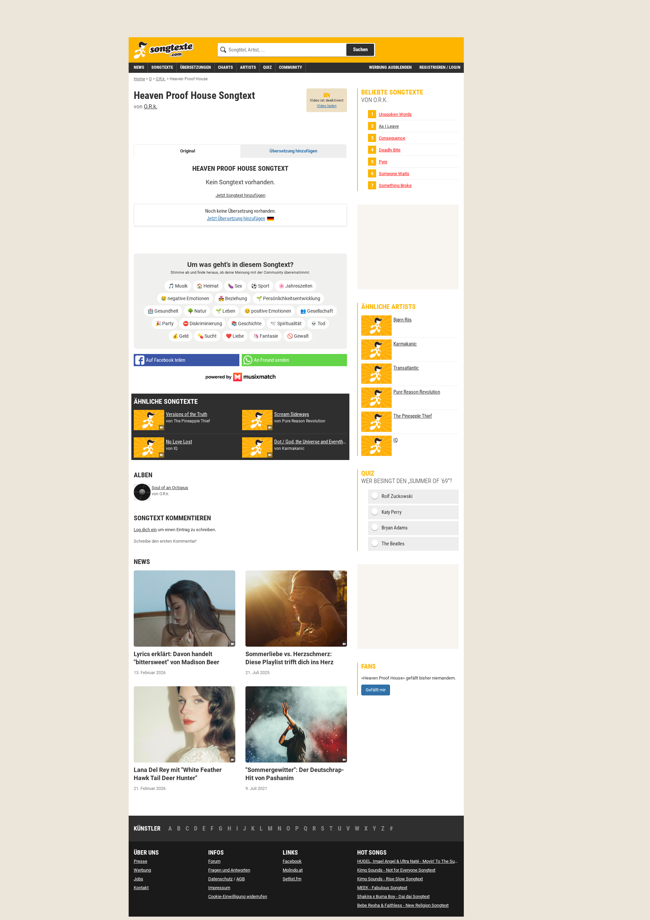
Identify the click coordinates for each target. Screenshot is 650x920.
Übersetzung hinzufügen (293, 150)
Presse (140, 861)
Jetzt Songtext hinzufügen (240, 195)
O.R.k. (150, 106)
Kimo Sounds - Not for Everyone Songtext (396, 870)
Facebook (292, 861)
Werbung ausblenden (390, 67)
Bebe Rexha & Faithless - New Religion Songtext (403, 905)
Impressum (219, 887)
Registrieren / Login (439, 67)
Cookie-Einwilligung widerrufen (237, 896)
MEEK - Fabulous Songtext (382, 887)
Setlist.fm (292, 878)
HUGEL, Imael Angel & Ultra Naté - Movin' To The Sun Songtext (416, 861)
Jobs (138, 878)
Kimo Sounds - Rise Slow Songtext (390, 878)
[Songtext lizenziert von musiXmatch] (240, 376)
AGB (240, 878)
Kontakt (141, 887)
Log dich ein (145, 529)
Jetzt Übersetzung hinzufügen (236, 218)
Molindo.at (293, 870)
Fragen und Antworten (229, 870)
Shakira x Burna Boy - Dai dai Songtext (393, 896)
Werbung (142, 870)
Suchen (360, 49)
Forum (214, 861)
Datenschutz (220, 878)
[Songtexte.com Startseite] (166, 50)
